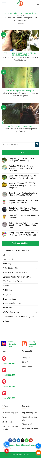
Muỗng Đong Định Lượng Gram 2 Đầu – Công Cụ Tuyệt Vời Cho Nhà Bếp (24, 234)
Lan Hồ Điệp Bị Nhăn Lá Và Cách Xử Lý (20, 126)
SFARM (6, 286)
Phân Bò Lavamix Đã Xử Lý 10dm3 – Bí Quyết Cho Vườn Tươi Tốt (23, 201)
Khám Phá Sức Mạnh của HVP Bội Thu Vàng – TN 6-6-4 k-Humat (22, 177)
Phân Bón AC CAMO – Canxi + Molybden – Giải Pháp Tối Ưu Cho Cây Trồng (22, 168)
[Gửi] (37, 144)
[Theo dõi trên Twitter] (18, 440)
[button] (4, 4)
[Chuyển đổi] (36, 263)
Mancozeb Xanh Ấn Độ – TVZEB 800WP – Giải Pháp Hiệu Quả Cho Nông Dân (22, 185)
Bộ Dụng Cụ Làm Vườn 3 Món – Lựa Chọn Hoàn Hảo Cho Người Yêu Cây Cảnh (23, 225)
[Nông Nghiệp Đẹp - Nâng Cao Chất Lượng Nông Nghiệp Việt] (20, 3)
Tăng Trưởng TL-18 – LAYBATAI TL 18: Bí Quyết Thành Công (23, 160)
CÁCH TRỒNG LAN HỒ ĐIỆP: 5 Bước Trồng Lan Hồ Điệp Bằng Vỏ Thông (20, 54)
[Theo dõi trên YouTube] (31, 440)
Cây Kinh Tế (8, 259)
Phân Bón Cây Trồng (11, 268)
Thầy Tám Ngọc (9, 299)
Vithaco (6, 321)
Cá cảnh (6, 255)
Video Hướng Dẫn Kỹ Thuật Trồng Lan (18, 316)
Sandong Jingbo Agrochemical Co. (17, 277)
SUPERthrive (8, 290)
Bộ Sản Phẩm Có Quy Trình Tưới (16, 250)
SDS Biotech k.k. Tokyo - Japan (15, 281)
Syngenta (7, 294)
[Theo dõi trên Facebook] (10, 440)
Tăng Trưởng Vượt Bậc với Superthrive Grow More (24, 216)
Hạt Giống (7, 264)
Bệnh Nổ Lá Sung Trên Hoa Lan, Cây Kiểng (20, 91)
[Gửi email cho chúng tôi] (22, 440)
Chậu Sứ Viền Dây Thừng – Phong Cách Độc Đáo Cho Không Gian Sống (23, 209)
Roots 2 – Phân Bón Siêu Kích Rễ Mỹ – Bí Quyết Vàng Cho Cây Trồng (23, 194)
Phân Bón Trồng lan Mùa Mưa (15, 272)
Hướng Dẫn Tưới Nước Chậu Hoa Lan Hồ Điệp (20, 13)
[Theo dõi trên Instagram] (14, 440)
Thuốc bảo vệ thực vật (12, 303)
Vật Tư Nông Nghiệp (11, 312)
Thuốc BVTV (8, 308)
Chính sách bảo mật (29, 445)
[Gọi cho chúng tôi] (27, 440)
